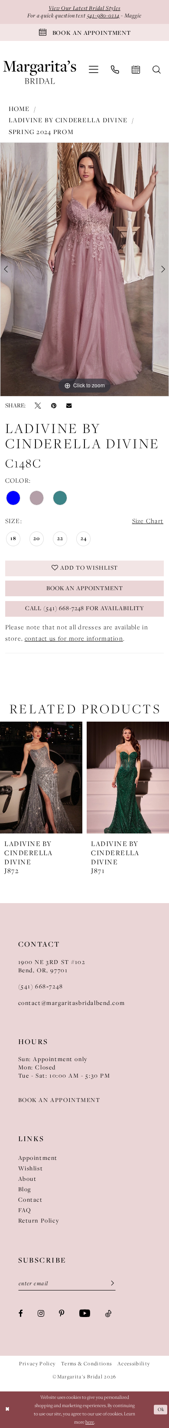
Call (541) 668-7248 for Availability (84, 608)
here (89, 1421)
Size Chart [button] (148, 521)
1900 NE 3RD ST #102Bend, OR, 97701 (51, 966)
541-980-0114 (103, 15)
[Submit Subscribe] (109, 1283)
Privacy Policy (37, 1363)
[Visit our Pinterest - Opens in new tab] (61, 1313)
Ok (161, 1409)
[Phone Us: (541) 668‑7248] (115, 70)
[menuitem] (93, 69)
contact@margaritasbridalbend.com (71, 1003)
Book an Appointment (84, 588)
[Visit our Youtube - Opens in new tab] (85, 1314)
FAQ (24, 1210)
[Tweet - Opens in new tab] (38, 405)
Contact (30, 1200)
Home (19, 108)
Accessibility (133, 1363)
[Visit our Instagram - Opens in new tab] (41, 1313)
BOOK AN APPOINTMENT (59, 1100)
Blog (24, 1189)
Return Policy (39, 1220)
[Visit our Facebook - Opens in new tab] (20, 1313)
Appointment (38, 1158)
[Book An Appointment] (136, 70)
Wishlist (30, 1168)
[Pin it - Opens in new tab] (54, 405)
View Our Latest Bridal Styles (84, 8)
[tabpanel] (84, 269)
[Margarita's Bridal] (40, 69)
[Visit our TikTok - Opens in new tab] (108, 1313)
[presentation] (53, 777)
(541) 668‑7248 (40, 986)
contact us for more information (74, 638)
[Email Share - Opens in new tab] (69, 406)
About (27, 1179)
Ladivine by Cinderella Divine (68, 120)
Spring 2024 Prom (41, 132)
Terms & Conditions (86, 1363)
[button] (93, 69)
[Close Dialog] (7, 1409)
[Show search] (156, 70)
